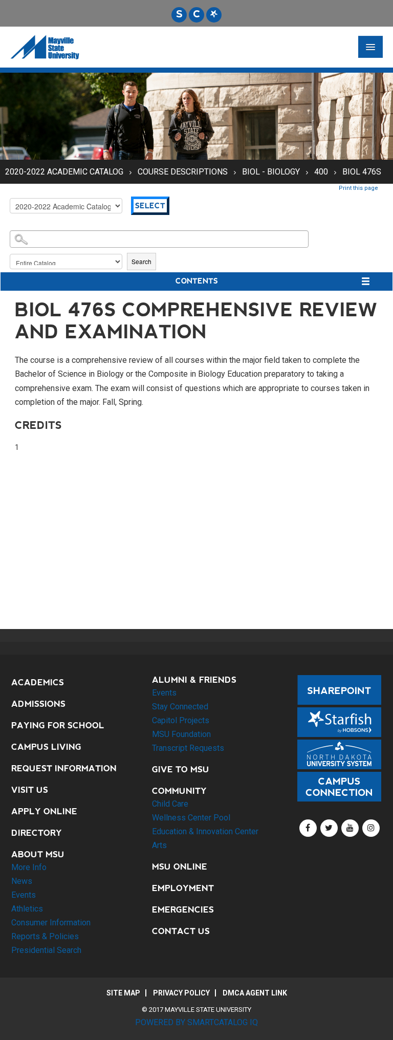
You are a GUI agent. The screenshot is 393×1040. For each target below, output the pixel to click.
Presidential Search (46, 950)
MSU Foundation (181, 734)
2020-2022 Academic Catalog (64, 172)
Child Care (170, 804)
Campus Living (46, 747)
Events (23, 895)
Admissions (38, 704)
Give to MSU (180, 769)
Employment (183, 888)
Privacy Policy (181, 992)
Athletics (27, 909)
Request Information (64, 768)
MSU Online (179, 867)
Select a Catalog (196, 189)
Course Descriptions (184, 172)
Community (179, 791)
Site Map (123, 992)
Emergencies (183, 910)
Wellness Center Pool (191, 817)
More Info (29, 867)
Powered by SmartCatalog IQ (196, 1022)
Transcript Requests (188, 748)
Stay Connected (180, 706)
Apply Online (44, 811)
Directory (36, 833)
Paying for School (57, 725)
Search (141, 261)
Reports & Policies (45, 936)
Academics (37, 682)
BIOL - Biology (271, 172)
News (21, 881)
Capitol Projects (180, 720)
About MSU (37, 854)
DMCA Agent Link (255, 992)
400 (321, 172)
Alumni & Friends (194, 680)
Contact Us (181, 931)
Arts (159, 845)
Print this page (358, 188)
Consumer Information (51, 922)
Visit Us (29, 790)
